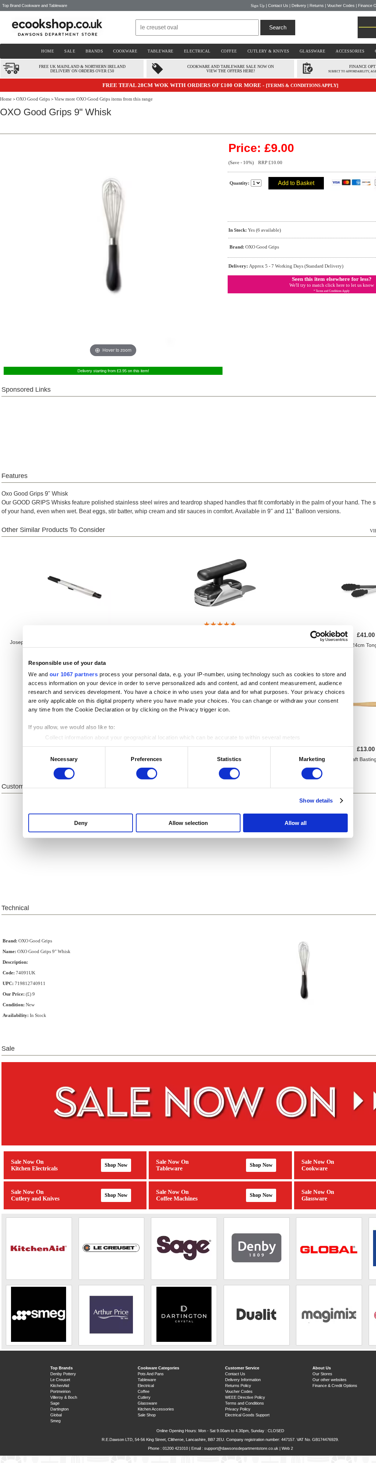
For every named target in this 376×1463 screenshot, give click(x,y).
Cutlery (144, 1397)
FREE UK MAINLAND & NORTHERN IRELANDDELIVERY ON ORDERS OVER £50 (82, 68)
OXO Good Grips (33, 99)
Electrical (146, 1385)
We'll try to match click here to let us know (331, 285)
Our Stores (322, 1374)
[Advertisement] (220, 429)
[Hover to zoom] (113, 249)
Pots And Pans (151, 1374)
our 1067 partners (74, 674)
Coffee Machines (177, 1198)
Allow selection (188, 823)
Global (56, 1415)
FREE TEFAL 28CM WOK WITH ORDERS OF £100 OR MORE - (184, 85)
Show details (316, 800)
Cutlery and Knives (35, 1198)
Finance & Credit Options (334, 1385)
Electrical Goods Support (247, 1415)
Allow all (296, 823)
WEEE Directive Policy (245, 1397)
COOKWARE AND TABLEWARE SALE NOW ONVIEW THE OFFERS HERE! (230, 68)
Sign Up (258, 5)
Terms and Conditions (244, 1403)
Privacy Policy (237, 1409)
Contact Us (278, 5)
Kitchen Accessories (156, 1409)
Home (6, 99)
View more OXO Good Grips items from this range (103, 99)
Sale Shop (147, 1415)
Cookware (314, 1168)
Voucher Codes (341, 5)
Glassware (314, 1198)
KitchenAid (59, 1385)
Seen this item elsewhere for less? (332, 279)
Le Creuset (60, 1379)
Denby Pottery (63, 1374)
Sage (54, 1403)
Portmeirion (60, 1391)
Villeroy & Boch (63, 1397)
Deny (80, 823)
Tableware (169, 1168)
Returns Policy (238, 1385)
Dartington (59, 1409)
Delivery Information (243, 1379)
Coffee (143, 1391)
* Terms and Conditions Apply (332, 291)
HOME (47, 51)
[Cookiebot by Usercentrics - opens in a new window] (315, 635)
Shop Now (116, 1165)
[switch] (146, 773)
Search (277, 27)
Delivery (299, 5)
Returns (317, 5)
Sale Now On (27, 1162)
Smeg (55, 1421)
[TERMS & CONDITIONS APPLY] (302, 85)
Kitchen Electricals (34, 1168)
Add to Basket (296, 183)
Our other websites (329, 1379)
